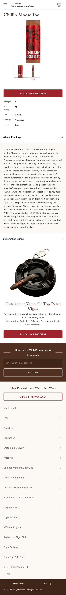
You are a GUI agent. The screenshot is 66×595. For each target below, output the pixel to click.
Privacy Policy (18, 584)
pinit (33, 79)
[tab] (33, 137)
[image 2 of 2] (33, 72)
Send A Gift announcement (33, 397)
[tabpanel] (33, 188)
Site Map (47, 584)
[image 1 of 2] (20, 72)
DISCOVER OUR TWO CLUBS (33, 334)
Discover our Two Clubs (33, 94)
